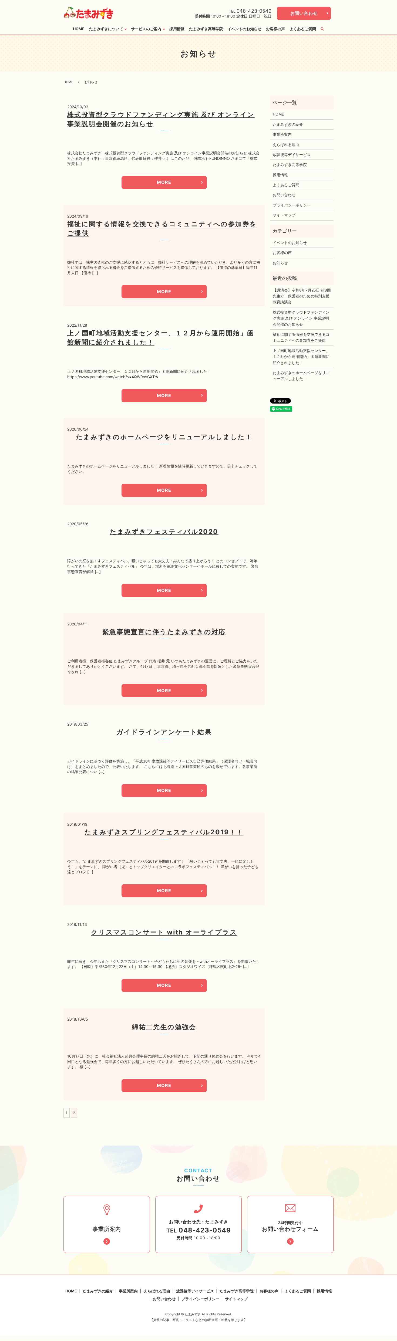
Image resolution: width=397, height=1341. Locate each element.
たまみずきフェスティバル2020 (164, 532)
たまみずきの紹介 (288, 124)
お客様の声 (275, 28)
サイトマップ (284, 215)
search (322, 29)
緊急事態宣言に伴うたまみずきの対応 (164, 632)
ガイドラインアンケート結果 (164, 732)
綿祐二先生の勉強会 (164, 1027)
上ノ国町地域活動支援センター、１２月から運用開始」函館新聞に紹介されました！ (301, 356)
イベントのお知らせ (244, 28)
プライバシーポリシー (292, 205)
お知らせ (280, 262)
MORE (164, 182)
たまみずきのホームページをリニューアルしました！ (164, 437)
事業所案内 (282, 134)
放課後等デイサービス (292, 154)
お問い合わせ (304, 13)
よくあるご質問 (303, 28)
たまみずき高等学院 (206, 28)
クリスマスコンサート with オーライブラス (164, 932)
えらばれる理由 (286, 144)
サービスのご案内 (146, 28)
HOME (79, 28)
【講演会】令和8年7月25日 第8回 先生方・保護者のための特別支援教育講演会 (302, 296)
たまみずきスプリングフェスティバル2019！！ (164, 832)
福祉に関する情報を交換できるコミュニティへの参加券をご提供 (301, 337)
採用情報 (176, 28)
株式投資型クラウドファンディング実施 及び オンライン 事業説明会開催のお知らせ (301, 318)
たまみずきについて (106, 28)
